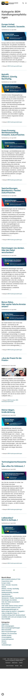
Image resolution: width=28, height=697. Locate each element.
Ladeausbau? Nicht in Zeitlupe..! (10, 518)
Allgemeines (5, 624)
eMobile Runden (6, 635)
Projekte (4, 643)
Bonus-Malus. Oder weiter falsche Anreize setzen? (14, 304)
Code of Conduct (10, 665)
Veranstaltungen (6, 645)
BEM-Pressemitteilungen (9, 631)
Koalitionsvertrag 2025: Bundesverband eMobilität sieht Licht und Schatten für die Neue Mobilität (14, 617)
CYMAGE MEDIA (19, 660)
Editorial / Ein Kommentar (9, 633)
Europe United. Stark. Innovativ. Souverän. (13, 25)
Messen (4, 641)
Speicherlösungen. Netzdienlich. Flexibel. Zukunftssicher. (11, 190)
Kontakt (16, 665)
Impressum (8, 662)
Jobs (21, 665)
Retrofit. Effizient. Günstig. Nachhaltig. (9, 76)
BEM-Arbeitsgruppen (8, 626)
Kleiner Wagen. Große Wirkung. (8, 410)
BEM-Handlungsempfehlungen (15, 66)
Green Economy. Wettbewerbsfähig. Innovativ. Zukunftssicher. (13, 132)
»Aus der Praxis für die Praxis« (12, 359)
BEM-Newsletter (11, 400)
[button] (23, 3)
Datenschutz (14, 662)
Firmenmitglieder (7, 637)
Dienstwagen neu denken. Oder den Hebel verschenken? (13, 250)
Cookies (21, 662)
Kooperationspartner (8, 639)
